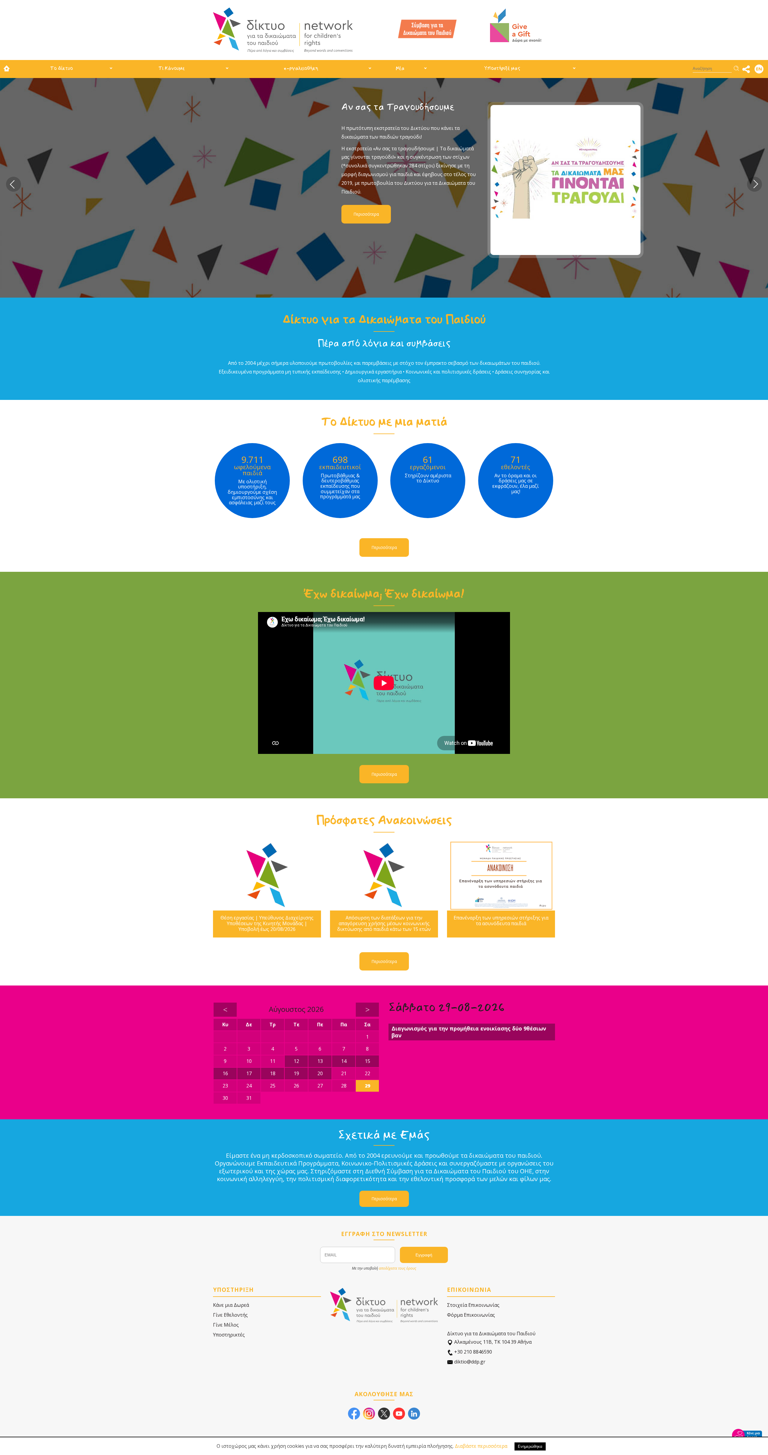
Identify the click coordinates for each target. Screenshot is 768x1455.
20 (320, 1073)
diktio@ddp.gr (469, 1361)
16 (225, 1073)
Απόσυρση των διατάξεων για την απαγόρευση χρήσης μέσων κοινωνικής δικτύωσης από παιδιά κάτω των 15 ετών (384, 923)
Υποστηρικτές (229, 1334)
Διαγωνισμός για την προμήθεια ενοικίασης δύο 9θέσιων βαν (469, 1032)
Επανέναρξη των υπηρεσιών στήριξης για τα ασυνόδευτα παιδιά (501, 920)
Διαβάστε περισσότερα (481, 1446)
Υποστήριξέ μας (502, 68)
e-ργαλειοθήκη (301, 68)
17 (249, 1073)
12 (296, 1061)
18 (272, 1073)
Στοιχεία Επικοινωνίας (473, 1305)
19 (296, 1073)
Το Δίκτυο (61, 68)
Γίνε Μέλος (226, 1325)
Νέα (400, 68)
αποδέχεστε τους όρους (397, 1268)
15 (367, 1061)
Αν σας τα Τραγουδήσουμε (298, 107)
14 (343, 1061)
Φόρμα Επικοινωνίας (471, 1315)
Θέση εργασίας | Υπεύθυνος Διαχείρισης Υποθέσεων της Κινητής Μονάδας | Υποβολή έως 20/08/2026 (267, 923)
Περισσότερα (267, 214)
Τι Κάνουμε (171, 68)
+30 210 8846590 (472, 1351)
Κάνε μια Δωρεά (231, 1305)
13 (320, 1061)
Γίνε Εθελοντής (230, 1315)
